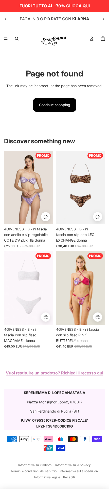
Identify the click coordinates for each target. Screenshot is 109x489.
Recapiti (69, 477)
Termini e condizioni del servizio (33, 471)
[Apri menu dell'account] (91, 38)
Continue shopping (54, 105)
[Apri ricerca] (16, 38)
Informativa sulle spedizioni (79, 471)
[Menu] (6, 38)
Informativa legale (47, 477)
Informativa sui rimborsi (35, 465)
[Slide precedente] (5, 18)
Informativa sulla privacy (73, 465)
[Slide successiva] (103, 18)
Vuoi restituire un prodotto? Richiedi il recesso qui (54, 372)
